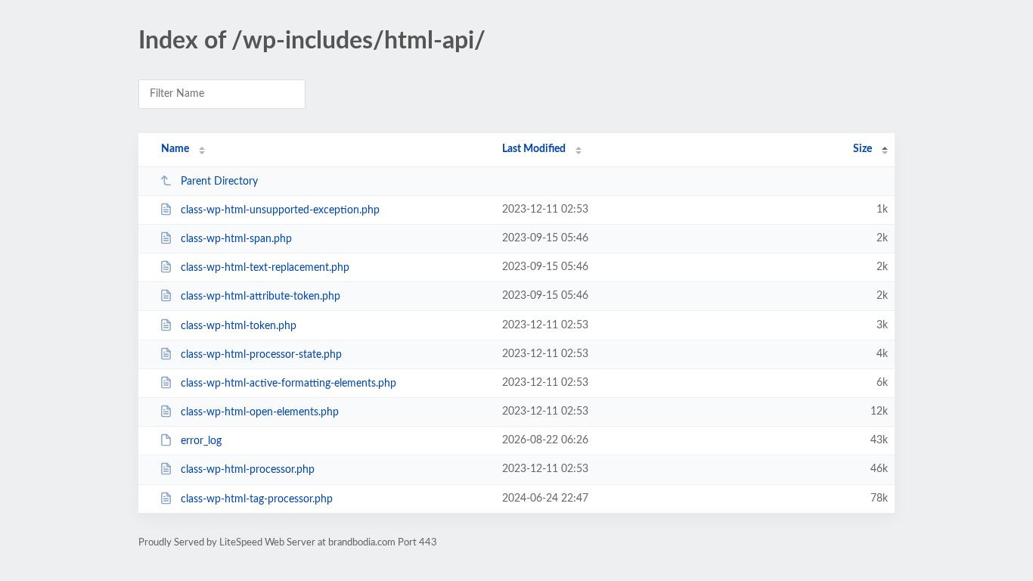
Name (175, 149)
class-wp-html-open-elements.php (260, 412)
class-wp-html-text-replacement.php (265, 268)
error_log (201, 441)
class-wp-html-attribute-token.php (260, 296)
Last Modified (534, 149)
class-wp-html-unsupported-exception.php (280, 210)
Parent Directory (219, 181)
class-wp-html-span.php (236, 239)
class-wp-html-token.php (238, 326)
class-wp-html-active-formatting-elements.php (288, 383)
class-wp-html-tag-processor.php (257, 499)
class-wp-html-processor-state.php (261, 355)
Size (862, 149)
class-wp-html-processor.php (248, 469)
